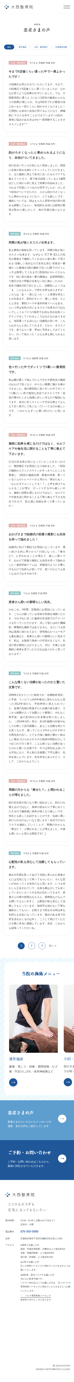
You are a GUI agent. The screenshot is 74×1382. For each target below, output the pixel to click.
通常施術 (22, 47)
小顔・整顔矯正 (41, 47)
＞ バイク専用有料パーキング (36, 1295)
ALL (9, 47)
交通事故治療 (61, 47)
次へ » (52, 945)
